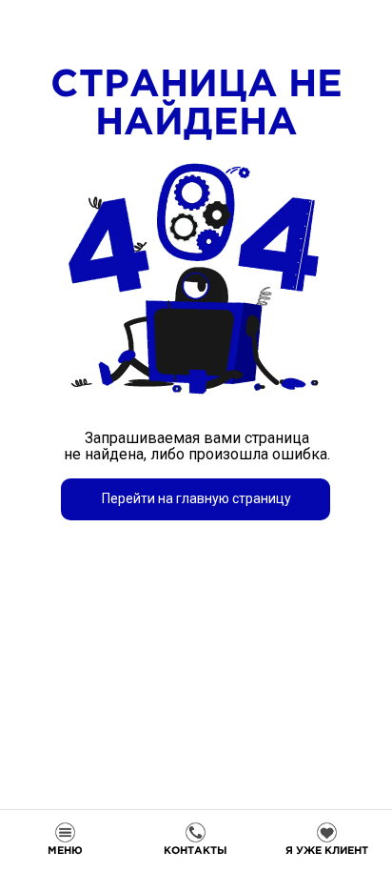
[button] (326, 839)
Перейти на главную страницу (196, 498)
